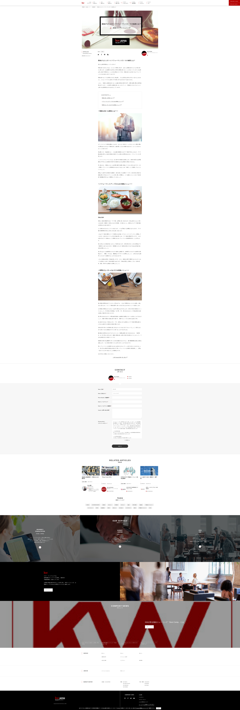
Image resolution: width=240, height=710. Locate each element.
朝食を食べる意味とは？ (107, 98)
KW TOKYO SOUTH (126, 683)
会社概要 (140, 694)
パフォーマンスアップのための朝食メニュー (112, 101)
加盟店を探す (104, 656)
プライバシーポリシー (142, 699)
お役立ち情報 (104, 660)
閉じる (158, 708)
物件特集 (140, 660)
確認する (120, 446)
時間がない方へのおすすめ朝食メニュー (111, 105)
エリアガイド (122, 660)
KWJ (102, 51)
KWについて (122, 670)
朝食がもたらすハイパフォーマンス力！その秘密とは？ (167, 622)
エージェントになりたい (106, 670)
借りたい (140, 653)
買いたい (103, 653)
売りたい (121, 653)
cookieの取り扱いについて (143, 702)
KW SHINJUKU (125, 685)
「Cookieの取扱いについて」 (141, 708)
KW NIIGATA (147, 683)
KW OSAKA (147, 685)
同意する (128, 440)
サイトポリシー (141, 697)
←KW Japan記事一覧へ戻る (119, 357)
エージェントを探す (123, 656)
